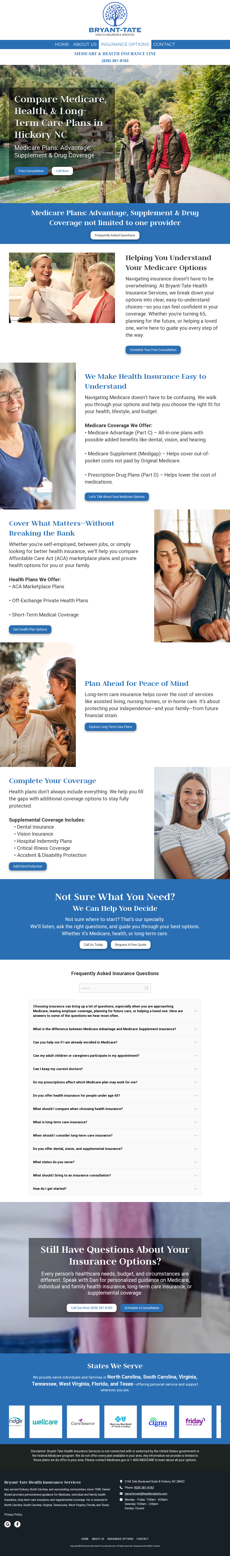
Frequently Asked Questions (115, 235)
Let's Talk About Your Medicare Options (117, 497)
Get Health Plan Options (30, 629)
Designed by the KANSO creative (147, 1546)
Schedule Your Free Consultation (153, 350)
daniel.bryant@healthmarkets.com (146, 1493)
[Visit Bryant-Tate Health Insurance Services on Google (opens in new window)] (7, 1524)
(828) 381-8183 (144, 1487)
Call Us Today (93, 945)
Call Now (62, 171)
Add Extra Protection (27, 866)
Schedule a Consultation (142, 1308)
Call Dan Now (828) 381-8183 (91, 1308)
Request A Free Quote (130, 945)
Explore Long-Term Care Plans (110, 727)
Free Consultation (31, 171)
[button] (115, 1011)
